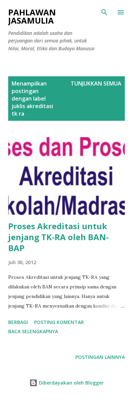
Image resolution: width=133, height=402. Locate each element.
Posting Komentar (59, 322)
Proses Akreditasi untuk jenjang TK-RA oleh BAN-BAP (58, 237)
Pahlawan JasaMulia (32, 16)
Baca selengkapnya (33, 331)
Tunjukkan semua (96, 83)
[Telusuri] (104, 12)
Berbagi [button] (18, 322)
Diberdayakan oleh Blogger (71, 382)
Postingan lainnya (100, 357)
